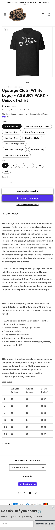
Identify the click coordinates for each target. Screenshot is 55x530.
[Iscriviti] (43, 467)
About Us (27, 476)
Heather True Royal (14, 149)
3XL (6, 171)
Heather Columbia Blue (16, 155)
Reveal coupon (45, 523)
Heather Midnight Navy (37, 126)
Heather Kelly (38, 149)
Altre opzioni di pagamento (27, 204)
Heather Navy (12, 132)
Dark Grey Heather (34, 132)
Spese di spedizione (9, 110)
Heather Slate (32, 138)
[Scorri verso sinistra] (22, 82)
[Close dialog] (53, 507)
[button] (5, 14)
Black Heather (12, 126)
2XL (39, 165)
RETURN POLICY (10, 213)
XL (30, 165)
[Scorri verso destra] (33, 82)
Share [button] (7, 443)
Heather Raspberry (14, 144)
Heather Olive (12, 138)
